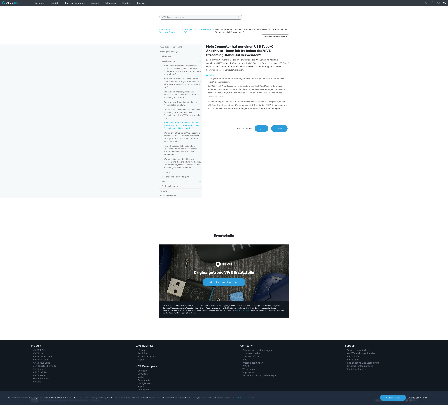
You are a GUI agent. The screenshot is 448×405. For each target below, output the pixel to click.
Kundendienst (244, 310)
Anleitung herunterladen (275, 36)
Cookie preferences (418, 397)
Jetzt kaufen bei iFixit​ (224, 282)
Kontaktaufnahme (168, 195)
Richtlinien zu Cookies (243, 398)
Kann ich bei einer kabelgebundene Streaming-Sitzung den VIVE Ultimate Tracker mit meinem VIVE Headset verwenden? (180, 150)
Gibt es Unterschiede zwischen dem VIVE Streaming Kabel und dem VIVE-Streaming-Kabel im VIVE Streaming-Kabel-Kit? (182, 113)
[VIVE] (15, 3)
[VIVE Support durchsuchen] (237, 17)
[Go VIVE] (444, 3)
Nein (279, 128)
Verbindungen (206, 29)
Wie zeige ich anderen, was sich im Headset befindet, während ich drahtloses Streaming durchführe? (182, 94)
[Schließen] (427, 3)
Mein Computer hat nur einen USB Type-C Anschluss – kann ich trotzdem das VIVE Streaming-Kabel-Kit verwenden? (182, 125)
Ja (261, 128)
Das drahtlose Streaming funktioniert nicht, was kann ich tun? (180, 103)
